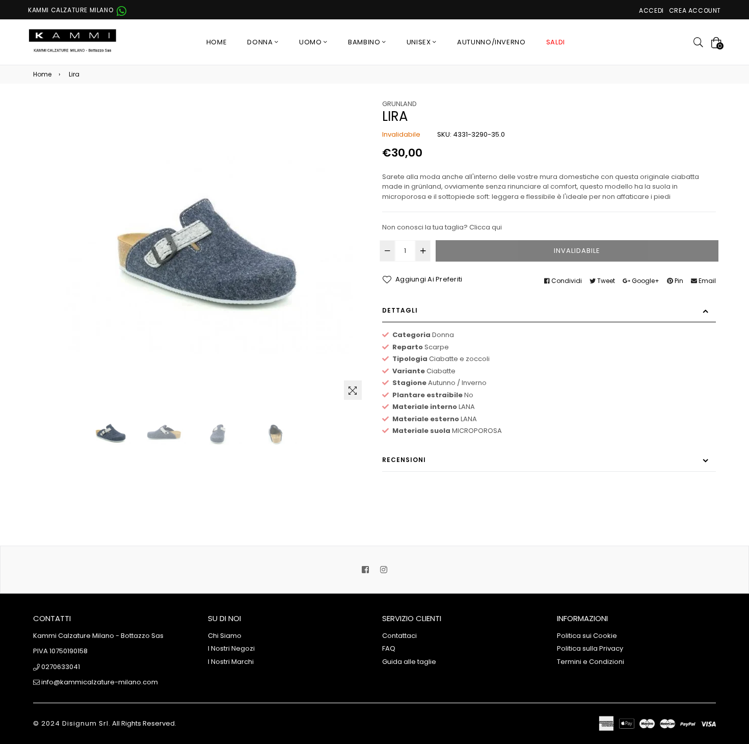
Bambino (365, 42)
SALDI (555, 42)
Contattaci (399, 635)
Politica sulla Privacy (590, 648)
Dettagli (400, 310)
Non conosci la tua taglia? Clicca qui (442, 227)
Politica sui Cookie (587, 635)
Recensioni (404, 459)
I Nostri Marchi (231, 661)
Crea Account (695, 10)
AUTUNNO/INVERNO (491, 42)
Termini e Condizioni (590, 661)
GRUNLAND (399, 104)
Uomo (311, 42)
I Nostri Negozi (231, 648)
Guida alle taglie (409, 661)
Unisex (420, 42)
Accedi (651, 10)
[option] (109, 432)
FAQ (388, 648)
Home (216, 42)
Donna (261, 42)
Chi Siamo (225, 635)
